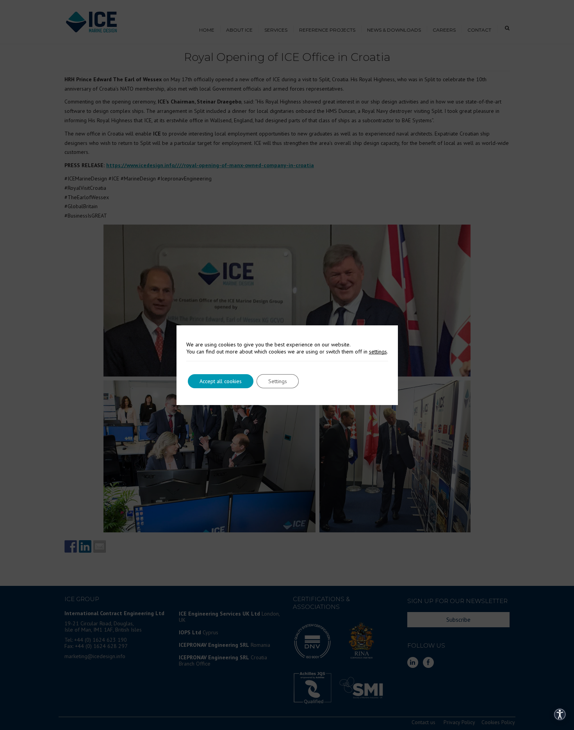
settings (378, 351)
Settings (277, 381)
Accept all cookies (221, 381)
